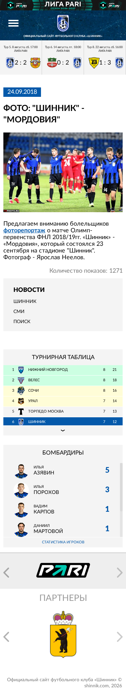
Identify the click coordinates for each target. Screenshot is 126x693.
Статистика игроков (63, 542)
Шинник (24, 301)
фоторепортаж (24, 231)
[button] (6, 573)
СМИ (19, 311)
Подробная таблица (63, 430)
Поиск (21, 321)
